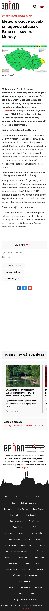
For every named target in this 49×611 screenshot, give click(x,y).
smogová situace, (10, 16)
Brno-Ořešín (26, 545)
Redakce (38, 587)
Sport (14, 503)
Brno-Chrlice (24, 557)
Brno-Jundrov (23, 509)
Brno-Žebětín (34, 521)
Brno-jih (40, 569)
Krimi (18, 497)
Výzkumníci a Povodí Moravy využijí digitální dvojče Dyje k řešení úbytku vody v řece (20, 393)
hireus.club (25, 608)
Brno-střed (8, 509)
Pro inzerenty (19, 593)
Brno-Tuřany (26, 569)
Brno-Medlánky (38, 533)
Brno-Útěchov (15, 575)
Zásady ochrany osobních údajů (24, 600)
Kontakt (10, 587)
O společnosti (24, 587)
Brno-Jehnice (11, 569)
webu (8, 110)
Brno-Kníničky (15, 515)
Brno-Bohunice (14, 539)
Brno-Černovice (39, 551)
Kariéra (32, 593)
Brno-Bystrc (40, 545)
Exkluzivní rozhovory (29, 503)
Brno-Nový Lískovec (33, 539)
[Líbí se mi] (27, 245)
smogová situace (13, 265)
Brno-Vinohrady (39, 509)
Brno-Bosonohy (10, 545)
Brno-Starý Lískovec (33, 563)
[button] (35, 6)
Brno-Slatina (39, 557)
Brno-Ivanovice (14, 563)
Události (8, 497)
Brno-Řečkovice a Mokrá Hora (15, 551)
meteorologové (13, 278)
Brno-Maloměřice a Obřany (15, 533)
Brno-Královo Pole (32, 575)
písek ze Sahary (25, 16)
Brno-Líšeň (32, 527)
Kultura (28, 497)
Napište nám (27, 467)
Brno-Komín (17, 527)
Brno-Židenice (24, 581)
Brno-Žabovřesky (32, 515)
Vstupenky (40, 497)
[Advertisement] (24, 321)
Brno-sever (9, 557)
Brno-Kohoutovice (17, 521)
